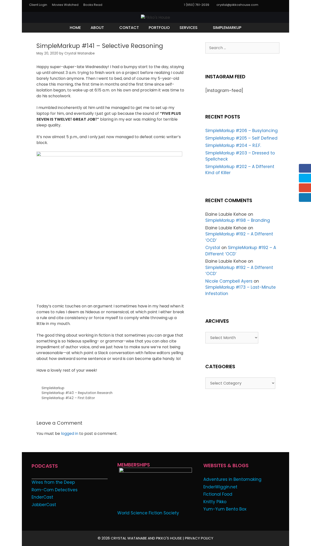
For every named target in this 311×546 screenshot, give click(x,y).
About (97, 27)
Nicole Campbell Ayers (228, 281)
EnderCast (42, 497)
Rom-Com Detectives (55, 490)
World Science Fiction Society (148, 513)
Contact (129, 27)
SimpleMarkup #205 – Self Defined (241, 138)
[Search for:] (242, 48)
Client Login (38, 4)
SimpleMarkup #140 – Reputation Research (77, 393)
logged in (69, 433)
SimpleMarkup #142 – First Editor (68, 398)
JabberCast (44, 505)
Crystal (212, 248)
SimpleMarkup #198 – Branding (237, 220)
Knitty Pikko (214, 502)
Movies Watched (65, 4)
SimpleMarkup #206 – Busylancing (241, 131)
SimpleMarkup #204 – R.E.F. (233, 145)
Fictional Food (217, 494)
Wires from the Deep (53, 482)
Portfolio (159, 27)
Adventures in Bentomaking (232, 479)
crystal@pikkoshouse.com (237, 4)
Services (189, 27)
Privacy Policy (199, 538)
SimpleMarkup (227, 27)
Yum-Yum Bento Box (224, 509)
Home (75, 27)
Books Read (92, 4)
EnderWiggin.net (220, 487)
